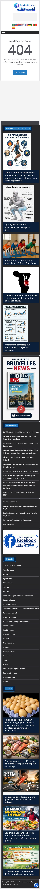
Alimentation (7, 583)
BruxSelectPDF (8, 524)
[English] (23, 25)
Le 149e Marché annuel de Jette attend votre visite (21, 432)
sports (5, 664)
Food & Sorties (8, 626)
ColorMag (5, 884)
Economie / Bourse (10, 617)
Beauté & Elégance (9, 600)
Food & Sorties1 (8, 630)
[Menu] (3, 32)
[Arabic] (13, 25)
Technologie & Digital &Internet (14, 669)
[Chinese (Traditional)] (16, 25)
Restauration (7, 656)
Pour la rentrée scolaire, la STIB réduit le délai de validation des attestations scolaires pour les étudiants (20, 485)
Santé (5, 660)
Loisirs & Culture (9, 634)
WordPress (14, 884)
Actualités (6, 574)
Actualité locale (8, 570)
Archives (6, 591)
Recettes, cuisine (9, 652)
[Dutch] (19, 25)
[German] (29, 25)
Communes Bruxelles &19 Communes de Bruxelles (21, 609)
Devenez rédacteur (10, 502)
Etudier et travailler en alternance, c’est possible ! (20, 471)
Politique (6, 647)
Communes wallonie (10, 613)
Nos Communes (9, 643)
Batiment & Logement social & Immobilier (18, 596)
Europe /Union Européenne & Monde (16, 622)
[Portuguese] (35, 25)
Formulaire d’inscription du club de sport (17, 520)
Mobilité (6, 639)
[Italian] (32, 25)
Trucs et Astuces (9, 677)
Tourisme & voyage (10, 673)
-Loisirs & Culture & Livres (12, 566)
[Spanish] (13, 28)
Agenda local (7, 579)
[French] (26, 25)
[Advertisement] (25, 17)
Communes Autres (9, 604)
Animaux (6, 587)
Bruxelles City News (19, 882)
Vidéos (5, 682)
